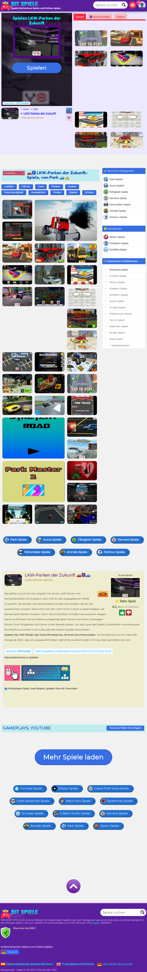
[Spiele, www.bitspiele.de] (20, 6)
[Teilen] (69, 111)
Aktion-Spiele (117, 237)
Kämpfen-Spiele (119, 295)
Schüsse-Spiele (32, 813)
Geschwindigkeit (13, 192)
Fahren (26, 186)
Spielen (37, 68)
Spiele (80, 16)
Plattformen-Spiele (121, 313)
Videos (120, 16)
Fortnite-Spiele (31, 788)
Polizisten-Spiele (119, 243)
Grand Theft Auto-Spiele (111, 788)
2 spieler (9, 186)
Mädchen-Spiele (119, 326)
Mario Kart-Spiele (78, 801)
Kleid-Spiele (116, 339)
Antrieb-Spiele (118, 210)
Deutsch (12, 952)
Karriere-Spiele (118, 198)
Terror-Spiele (117, 320)
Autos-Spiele (117, 185)
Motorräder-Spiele (120, 204)
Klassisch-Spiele (118, 288)
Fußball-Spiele (118, 276)
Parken (56, 186)
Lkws (41, 186)
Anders (72, 186)
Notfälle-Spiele (118, 249)
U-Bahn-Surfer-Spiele (75, 813)
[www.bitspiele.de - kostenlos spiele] (20, 914)
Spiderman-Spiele (120, 801)
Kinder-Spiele (117, 332)
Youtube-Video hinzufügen (125, 728)
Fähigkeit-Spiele (119, 192)
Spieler (73, 192)
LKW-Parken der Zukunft (117, 964)
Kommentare (100, 16)
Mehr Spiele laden (73, 757)
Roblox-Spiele (68, 788)
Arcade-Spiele (118, 307)
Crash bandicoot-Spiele (33, 801)
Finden (57, 192)
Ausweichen (38, 192)
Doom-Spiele (109, 826)
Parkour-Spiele (118, 217)
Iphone (89, 192)
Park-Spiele (116, 179)
